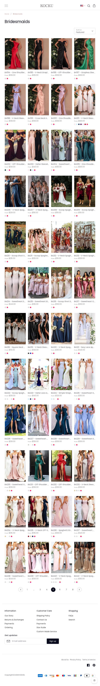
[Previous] (20, 590)
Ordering (9, 627)
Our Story (9, 615)
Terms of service (88, 660)
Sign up (52, 641)
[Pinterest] (94, 665)
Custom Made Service (47, 631)
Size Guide (41, 627)
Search (72, 619)
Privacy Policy (75, 660)
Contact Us (42, 619)
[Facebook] (88, 665)
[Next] (79, 590)
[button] (82, 6)
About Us (65, 660)
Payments (9, 623)
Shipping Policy (43, 615)
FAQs (71, 615)
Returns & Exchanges (14, 619)
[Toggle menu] (6, 5)
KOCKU (22, 675)
